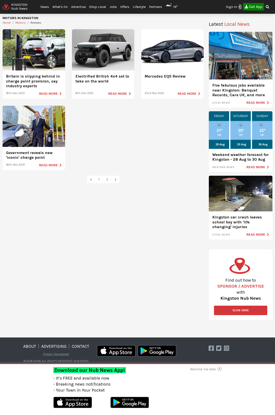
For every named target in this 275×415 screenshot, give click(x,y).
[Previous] (91, 179)
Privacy (48, 354)
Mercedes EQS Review (165, 76)
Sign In (231, 7)
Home (7, 22)
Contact (80, 346)
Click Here (240, 310)
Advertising (54, 346)
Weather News (223, 167)
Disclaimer (61, 354)
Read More (48, 94)
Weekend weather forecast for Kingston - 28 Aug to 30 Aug (240, 157)
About (29, 346)
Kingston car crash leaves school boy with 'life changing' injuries (237, 222)
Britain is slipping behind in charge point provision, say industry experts (33, 81)
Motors (20, 22)
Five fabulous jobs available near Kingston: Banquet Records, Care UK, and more (238, 90)
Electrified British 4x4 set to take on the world (102, 79)
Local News (221, 102)
